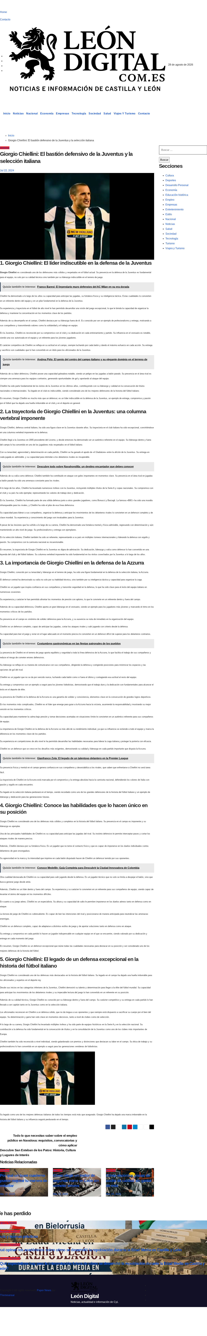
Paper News (44, 1290)
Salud (107, 113)
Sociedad (95, 113)
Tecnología (79, 113)
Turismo (170, 243)
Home (3, 12)
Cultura (169, 175)
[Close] (6, 1315)
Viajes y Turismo (125, 113)
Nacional (32, 113)
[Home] (1, 113)
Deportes (170, 180)
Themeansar (7, 1295)
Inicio (6, 113)
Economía (46, 113)
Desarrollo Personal (176, 185)
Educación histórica (176, 195)
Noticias (18, 113)
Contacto (5, 19)
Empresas (62, 113)
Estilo (168, 214)
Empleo (169, 199)
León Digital (20, 98)
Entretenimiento (174, 209)
